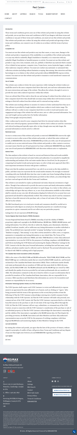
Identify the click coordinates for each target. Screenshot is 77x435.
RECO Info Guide (33, 393)
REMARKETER (32, 401)
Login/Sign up (61, 2)
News (63, 14)
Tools (40, 14)
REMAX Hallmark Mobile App (62, 390)
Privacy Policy (32, 396)
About (14, 14)
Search (32, 14)
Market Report (52, 14)
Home (7, 14)
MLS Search (31, 387)
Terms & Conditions (34, 398)
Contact (8, 18)
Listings (23, 14)
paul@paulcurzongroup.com (50, 2)
